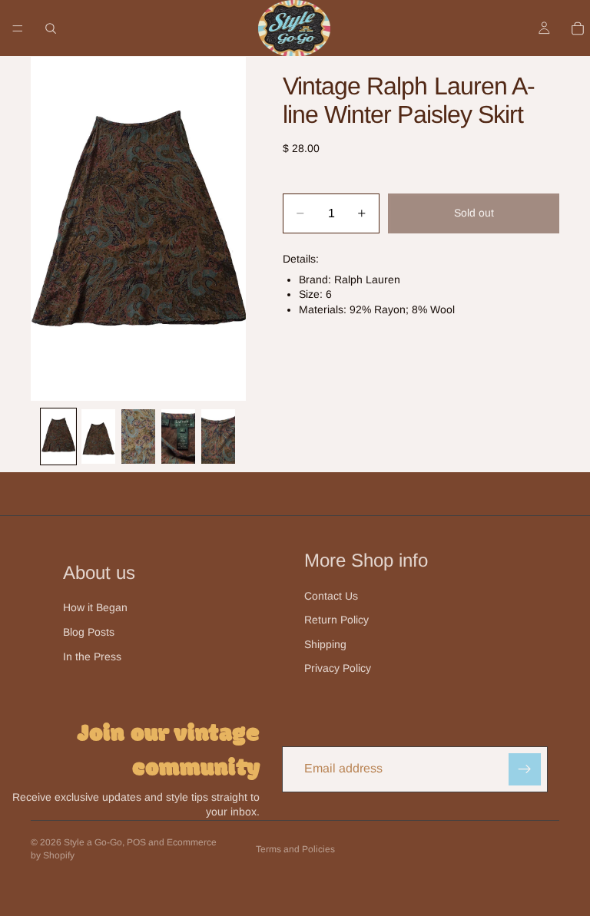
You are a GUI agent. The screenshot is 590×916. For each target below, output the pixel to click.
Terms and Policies (295, 849)
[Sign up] (525, 769)
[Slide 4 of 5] (178, 436)
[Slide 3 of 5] (138, 436)
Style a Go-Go (93, 842)
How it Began (95, 607)
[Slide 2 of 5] (98, 436)
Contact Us (331, 596)
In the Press (92, 656)
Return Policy (336, 619)
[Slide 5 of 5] (218, 436)
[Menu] (17, 28)
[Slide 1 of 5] (58, 436)
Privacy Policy (337, 668)
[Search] (51, 28)
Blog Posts (88, 632)
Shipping (325, 644)
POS (136, 842)
